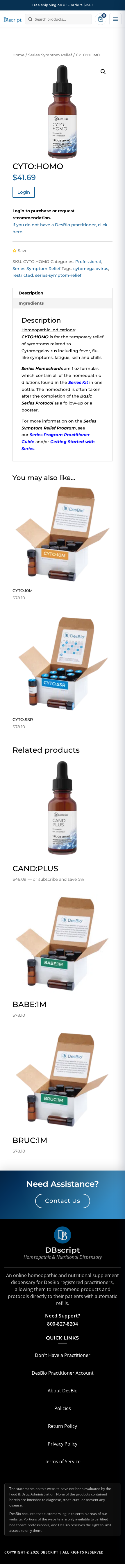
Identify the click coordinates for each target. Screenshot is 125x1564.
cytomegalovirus (90, 268)
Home (18, 55)
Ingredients (31, 303)
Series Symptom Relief (50, 55)
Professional (88, 261)
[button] (103, 71)
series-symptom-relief (58, 275)
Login (23, 192)
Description (31, 293)
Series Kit (78, 382)
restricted (22, 275)
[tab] (62, 293)
